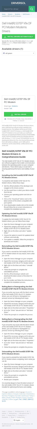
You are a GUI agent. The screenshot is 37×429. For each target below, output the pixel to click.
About (12, 417)
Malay (3, 397)
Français (15, 394)
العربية (16, 399)
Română (18, 397)
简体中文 (30, 399)
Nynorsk (4, 396)
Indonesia (22, 394)
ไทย (20, 399)
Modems (15, 106)
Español (4, 394)
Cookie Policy (21, 417)
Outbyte (28, 41)
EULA (27, 43)
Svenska (29, 397)
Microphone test (24, 413)
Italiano (10, 394)
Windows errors (19, 411)
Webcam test (13, 413)
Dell (10, 108)
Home (4, 411)
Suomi (24, 397)
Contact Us (21, 415)
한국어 (4, 401)
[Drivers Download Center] (18, 3)
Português (11, 396)
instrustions (9, 43)
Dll (27, 411)
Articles (4, 413)
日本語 (25, 399)
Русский (17, 396)
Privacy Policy (5, 44)
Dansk (8, 397)
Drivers (10, 411)
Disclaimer (5, 417)
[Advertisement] (18, 75)
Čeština (11, 399)
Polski (13, 397)
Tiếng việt (4, 399)
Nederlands (30, 394)
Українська (25, 396)
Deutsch (28, 392)
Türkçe (31, 396)
